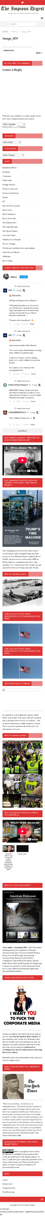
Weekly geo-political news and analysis (18, 248)
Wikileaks (6, 256)
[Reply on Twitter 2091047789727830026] (10, 424)
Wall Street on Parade (11, 239)
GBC (10, 290)
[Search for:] (22, 24)
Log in (5, 1180)
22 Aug (19, 335)
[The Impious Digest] (22, 14)
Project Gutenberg (10, 193)
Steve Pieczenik (9, 218)
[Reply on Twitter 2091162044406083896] (10, 374)
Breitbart (6, 172)
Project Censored (9, 189)
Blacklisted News (9, 168)
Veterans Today (8, 235)
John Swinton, (25, 1133)
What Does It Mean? (11, 252)
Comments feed (8, 1188)
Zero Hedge (7, 261)
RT (3, 201)
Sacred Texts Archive (11, 206)
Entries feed (7, 1184)
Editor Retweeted (23, 286)
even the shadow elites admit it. (25, 1037)
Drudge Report (8, 184)
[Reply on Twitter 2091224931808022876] (10, 401)
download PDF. (21, 947)
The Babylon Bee (9, 222)
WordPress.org (8, 1192)
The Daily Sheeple (10, 227)
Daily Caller (7, 180)
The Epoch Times (9, 231)
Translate (22, 127)
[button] (9, 859)
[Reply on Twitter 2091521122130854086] (10, 324)
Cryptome (6, 176)
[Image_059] (22, 45)
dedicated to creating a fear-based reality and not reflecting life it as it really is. (22, 1050)
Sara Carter (7, 210)
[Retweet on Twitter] (15, 286)
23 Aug (19, 290)
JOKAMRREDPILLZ (17, 412)
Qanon (5, 197)
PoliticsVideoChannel (18, 385)
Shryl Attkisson (8, 214)
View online (7, 947)
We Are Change (9, 244)
